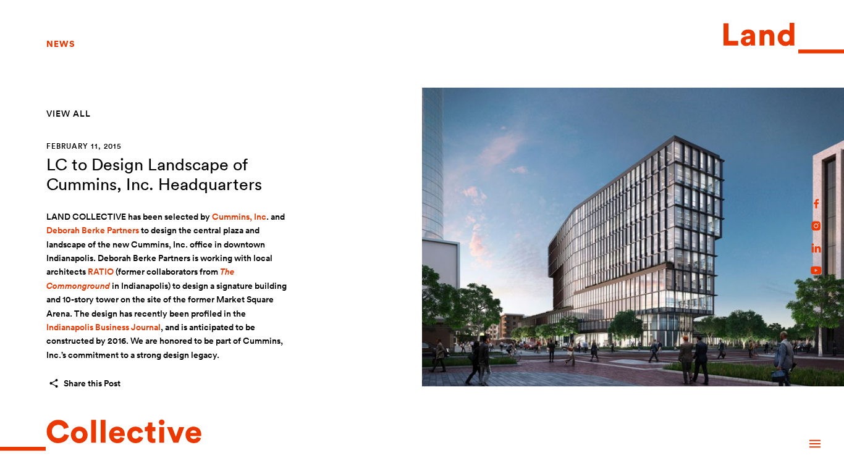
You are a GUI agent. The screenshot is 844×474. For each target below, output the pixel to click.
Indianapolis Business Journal (103, 327)
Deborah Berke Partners (92, 230)
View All (68, 113)
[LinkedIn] (816, 248)
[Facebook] (816, 204)
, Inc (239, 216)
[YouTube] (816, 270)
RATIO (101, 271)
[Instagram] (816, 226)
